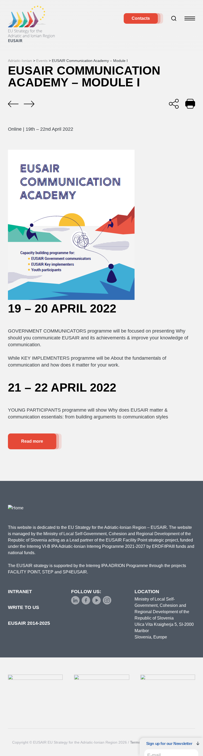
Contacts (141, 18)
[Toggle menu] (189, 18)
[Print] (190, 104)
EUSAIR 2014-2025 (29, 623)
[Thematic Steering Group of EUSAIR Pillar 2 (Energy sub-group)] (29, 104)
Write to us (23, 607)
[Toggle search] (174, 18)
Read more (32, 441)
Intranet (20, 591)
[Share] (174, 104)
